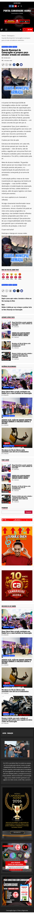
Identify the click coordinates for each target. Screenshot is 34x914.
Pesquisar (5, 508)
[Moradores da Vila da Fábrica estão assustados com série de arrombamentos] (17, 438)
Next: (17, 307)
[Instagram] (13, 6)
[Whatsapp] (24, 6)
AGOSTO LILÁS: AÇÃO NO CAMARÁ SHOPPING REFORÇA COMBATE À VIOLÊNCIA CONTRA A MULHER (6, 335)
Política (12, 387)
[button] (2, 29)
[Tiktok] (18, 6)
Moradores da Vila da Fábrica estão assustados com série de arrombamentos (6, 345)
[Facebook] (10, 6)
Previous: (17, 298)
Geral (10, 46)
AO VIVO (30, 29)
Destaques (4, 46)
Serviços (12, 415)
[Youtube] (15, 6)
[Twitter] (21, 6)
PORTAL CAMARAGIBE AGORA (17, 10)
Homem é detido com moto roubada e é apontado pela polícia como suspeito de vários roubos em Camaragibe (6, 356)
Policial (15, 46)
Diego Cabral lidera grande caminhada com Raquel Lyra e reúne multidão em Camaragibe (6, 324)
